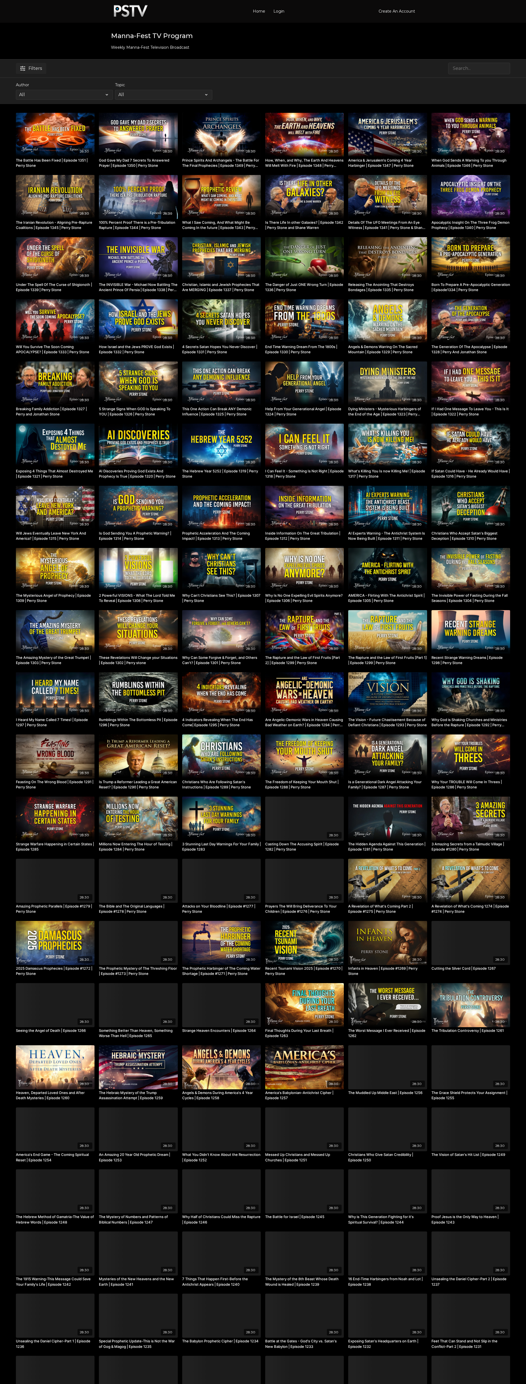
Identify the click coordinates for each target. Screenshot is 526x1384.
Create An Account (397, 11)
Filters (35, 68)
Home (259, 11)
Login (278, 11)
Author (22, 84)
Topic (120, 84)
